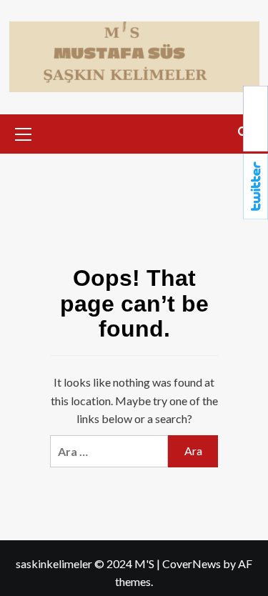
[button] (23, 132)
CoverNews (191, 563)
